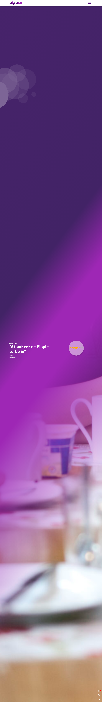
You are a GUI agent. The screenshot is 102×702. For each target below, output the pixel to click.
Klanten (11, 343)
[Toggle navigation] (89, 3)
